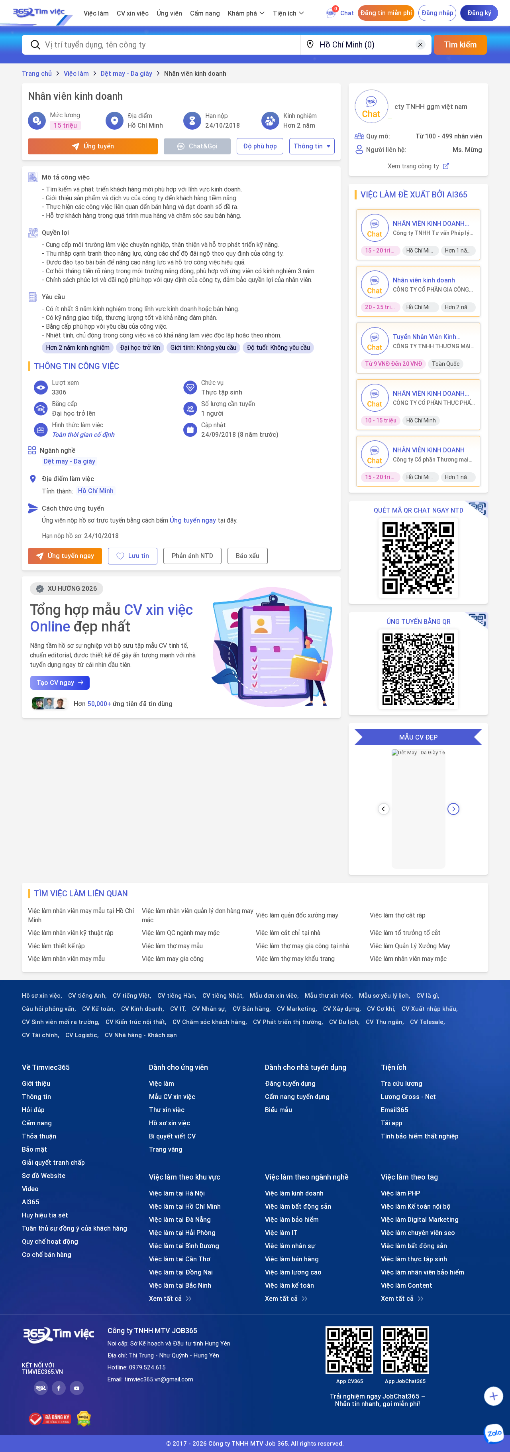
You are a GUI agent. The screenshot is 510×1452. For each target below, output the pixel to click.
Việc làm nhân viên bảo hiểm (422, 1272)
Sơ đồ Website (43, 1175)
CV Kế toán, (98, 1008)
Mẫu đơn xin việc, (274, 995)
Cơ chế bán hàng (46, 1254)
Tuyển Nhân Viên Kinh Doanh (424, 337)
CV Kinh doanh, (142, 1008)
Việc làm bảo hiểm (292, 1219)
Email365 (394, 1109)
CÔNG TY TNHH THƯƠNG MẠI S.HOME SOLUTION (432, 346)
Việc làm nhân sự (290, 1245)
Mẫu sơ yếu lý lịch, (384, 995)
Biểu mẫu (278, 1109)
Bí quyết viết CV (172, 1136)
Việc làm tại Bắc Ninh (180, 1285)
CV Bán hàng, (252, 1008)
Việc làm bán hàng (292, 1259)
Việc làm (96, 13)
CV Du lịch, (344, 1022)
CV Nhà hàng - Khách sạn (141, 1035)
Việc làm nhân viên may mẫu (66, 959)
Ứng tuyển (99, 146)
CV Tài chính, (40, 1035)
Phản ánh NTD (192, 556)
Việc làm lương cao (293, 1272)
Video (30, 1188)
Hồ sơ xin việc (169, 1122)
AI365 (30, 1201)
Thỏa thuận (39, 1136)
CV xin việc (133, 13)
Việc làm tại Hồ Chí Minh (185, 1206)
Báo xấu (247, 556)
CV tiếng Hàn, (176, 995)
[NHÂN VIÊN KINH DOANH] (375, 454)
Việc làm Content (406, 1285)
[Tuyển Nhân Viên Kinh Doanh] (375, 341)
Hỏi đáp (33, 1109)
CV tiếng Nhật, (223, 995)
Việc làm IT (281, 1232)
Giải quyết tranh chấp (53, 1162)
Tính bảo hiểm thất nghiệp (420, 1136)
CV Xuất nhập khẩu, (430, 1008)
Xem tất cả (165, 1298)
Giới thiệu (36, 1083)
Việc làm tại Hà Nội (177, 1193)
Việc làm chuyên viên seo (418, 1232)
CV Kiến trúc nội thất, (136, 1022)
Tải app (391, 1122)
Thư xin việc (166, 1109)
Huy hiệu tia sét (45, 1215)
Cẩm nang (205, 13)
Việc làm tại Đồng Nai (181, 1272)
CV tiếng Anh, (87, 995)
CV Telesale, (427, 1022)
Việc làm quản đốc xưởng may (297, 915)
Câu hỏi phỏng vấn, (49, 1008)
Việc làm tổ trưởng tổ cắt (405, 933)
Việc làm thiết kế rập (56, 946)
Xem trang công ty (413, 166)
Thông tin (308, 146)
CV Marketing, (297, 1008)
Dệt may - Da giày (69, 461)
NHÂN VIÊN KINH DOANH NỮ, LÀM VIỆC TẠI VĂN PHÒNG (429, 223)
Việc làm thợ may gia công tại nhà (302, 946)
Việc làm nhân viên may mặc (408, 959)
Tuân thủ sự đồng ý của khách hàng (74, 1228)
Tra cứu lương (401, 1083)
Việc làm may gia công (173, 959)
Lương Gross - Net (408, 1096)
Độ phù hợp (260, 146)
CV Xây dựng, (342, 1008)
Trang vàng (165, 1149)
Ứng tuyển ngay (193, 520)
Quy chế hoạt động (50, 1241)
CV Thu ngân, (385, 1022)
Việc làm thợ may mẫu (172, 946)
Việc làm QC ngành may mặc (181, 933)
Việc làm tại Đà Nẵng (180, 1219)
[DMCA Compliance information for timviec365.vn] (84, 1419)
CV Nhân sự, (209, 1008)
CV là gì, (427, 995)
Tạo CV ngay (55, 683)
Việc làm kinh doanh (294, 1193)
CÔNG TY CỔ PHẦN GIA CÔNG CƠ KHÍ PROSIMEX (431, 289)
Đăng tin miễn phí (386, 13)
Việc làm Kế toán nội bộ (416, 1206)
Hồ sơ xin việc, (42, 995)
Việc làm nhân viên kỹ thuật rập (71, 933)
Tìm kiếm (460, 44)
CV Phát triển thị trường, (288, 1022)
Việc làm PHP (400, 1193)
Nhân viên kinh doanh (424, 280)
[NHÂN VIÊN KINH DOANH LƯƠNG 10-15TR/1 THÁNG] (375, 398)
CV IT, (178, 1008)
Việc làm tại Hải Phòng (182, 1232)
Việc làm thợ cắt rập (398, 915)
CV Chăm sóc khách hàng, (210, 1022)
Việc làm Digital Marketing (420, 1219)
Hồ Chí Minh (96, 491)
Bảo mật (34, 1149)
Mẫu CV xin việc (172, 1096)
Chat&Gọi (203, 146)
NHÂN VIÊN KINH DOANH (429, 450)
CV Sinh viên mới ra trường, (61, 1022)
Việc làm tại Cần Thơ (179, 1259)
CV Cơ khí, (381, 1008)
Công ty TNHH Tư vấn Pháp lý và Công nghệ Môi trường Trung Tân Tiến (431, 233)
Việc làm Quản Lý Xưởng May (410, 946)
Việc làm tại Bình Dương (184, 1245)
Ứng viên (169, 13)
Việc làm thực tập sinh (414, 1259)
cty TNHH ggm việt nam (430, 106)
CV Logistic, (82, 1035)
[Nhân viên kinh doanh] (375, 284)
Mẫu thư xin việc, (329, 995)
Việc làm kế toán (289, 1285)
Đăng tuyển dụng (290, 1083)
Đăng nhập (437, 13)
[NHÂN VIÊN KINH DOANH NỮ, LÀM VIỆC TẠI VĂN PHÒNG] (375, 228)
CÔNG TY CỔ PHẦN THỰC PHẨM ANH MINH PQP (434, 402)
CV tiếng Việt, (132, 995)
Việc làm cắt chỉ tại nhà (288, 933)
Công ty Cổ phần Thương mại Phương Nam (431, 459)
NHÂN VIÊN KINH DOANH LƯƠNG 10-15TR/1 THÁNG (432, 393)
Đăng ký (479, 13)
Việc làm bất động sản (298, 1206)
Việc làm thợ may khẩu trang (295, 959)
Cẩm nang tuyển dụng (297, 1096)
